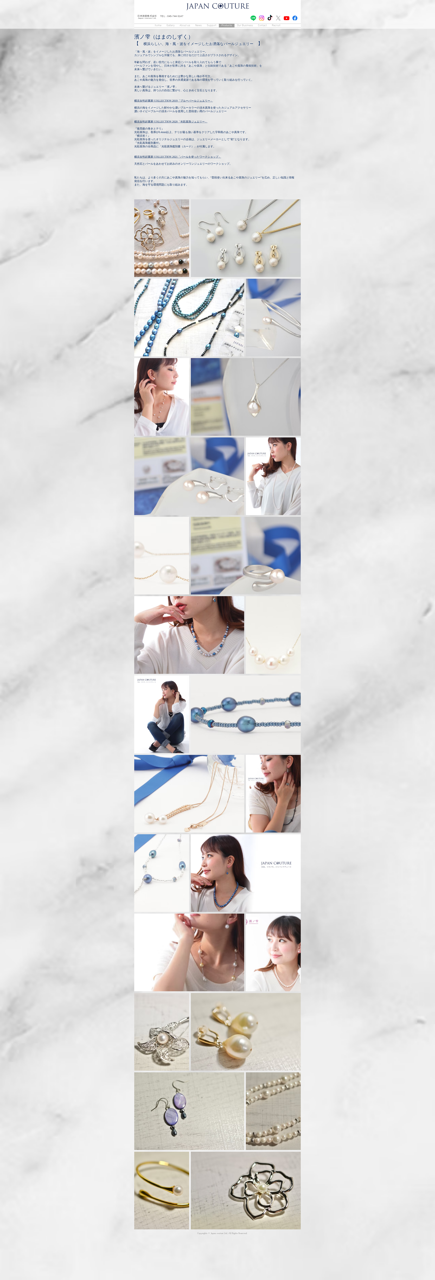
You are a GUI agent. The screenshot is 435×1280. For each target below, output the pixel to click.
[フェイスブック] (295, 18)
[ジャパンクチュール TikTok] (270, 18)
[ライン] (253, 18)
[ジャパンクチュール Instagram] (261, 18)
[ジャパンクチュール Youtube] (286, 18)
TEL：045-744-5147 (171, 16)
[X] (278, 18)
